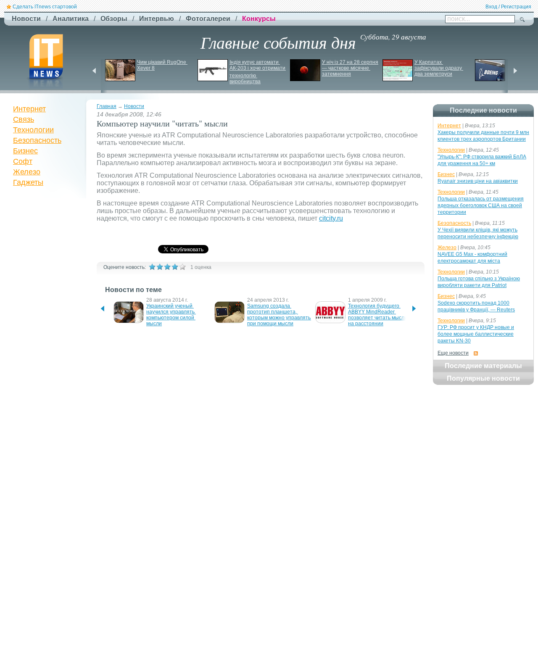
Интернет (29, 109)
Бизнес (25, 151)
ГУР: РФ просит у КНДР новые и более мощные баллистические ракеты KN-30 (476, 334)
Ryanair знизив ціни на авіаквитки (478, 181)
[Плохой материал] (160, 266)
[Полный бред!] (152, 266)
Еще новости (453, 353)
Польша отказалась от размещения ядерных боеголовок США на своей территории (481, 205)
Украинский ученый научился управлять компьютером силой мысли (171, 314)
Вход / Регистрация (508, 7)
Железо (26, 172)
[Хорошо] (175, 266)
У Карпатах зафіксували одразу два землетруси (438, 68)
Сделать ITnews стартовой (45, 7)
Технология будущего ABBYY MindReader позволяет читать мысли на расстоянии (378, 314)
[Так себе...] (167, 266)
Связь (23, 119)
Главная (106, 106)
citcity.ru (331, 218)
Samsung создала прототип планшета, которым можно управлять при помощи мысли (279, 314)
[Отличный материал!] (182, 266)
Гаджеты (28, 182)
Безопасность (37, 140)
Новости (134, 106)
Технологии (33, 130)
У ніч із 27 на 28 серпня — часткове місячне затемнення (351, 68)
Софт (22, 161)
